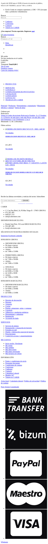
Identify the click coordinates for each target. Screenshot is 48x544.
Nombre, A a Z (34, 115)
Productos (12, 106)
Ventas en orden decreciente (11, 115)
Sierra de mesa (20, 108)
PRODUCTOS (6, 296)
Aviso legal (5, 381)
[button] (4, 542)
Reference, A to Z (10, 119)
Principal (4, 106)
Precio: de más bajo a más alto (16, 117)
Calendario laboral (16, 381)
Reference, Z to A (23, 119)
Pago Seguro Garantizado (10, 387)
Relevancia (25, 115)
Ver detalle (9, 149)
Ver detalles (9, 133)
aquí (33, 31)
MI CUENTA (6, 340)
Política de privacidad (31, 381)
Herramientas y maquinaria (26, 106)
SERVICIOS (5, 322)
